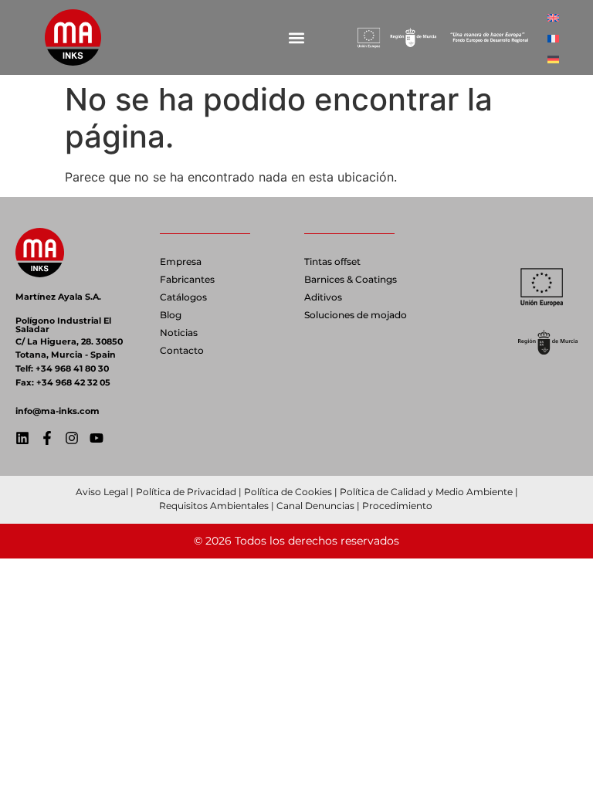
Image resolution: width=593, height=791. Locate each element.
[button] (296, 37)
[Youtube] (96, 438)
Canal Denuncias (315, 505)
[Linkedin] (22, 438)
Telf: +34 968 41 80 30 (62, 368)
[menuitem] (553, 16)
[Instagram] (72, 438)
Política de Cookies (288, 491)
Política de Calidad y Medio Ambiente (426, 491)
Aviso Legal (102, 491)
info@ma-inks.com (57, 411)
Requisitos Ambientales (214, 505)
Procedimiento (398, 505)
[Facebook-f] (47, 438)
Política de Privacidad (186, 491)
